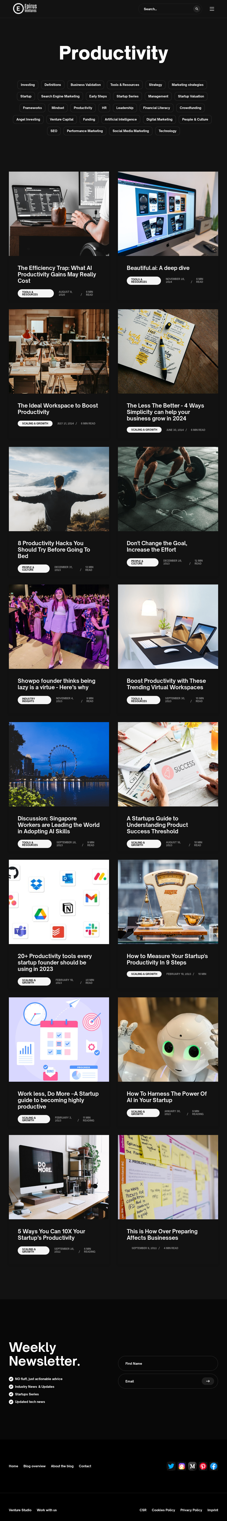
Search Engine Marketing (60, 96)
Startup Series (128, 96)
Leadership (124, 108)
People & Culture (195, 119)
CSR (143, 1510)
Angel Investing (28, 119)
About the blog (62, 1466)
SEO (54, 131)
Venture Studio (20, 1510)
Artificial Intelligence (121, 119)
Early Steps (98, 96)
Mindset (58, 108)
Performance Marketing (85, 131)
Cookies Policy (163, 1510)
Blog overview (34, 1466)
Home (13, 1466)
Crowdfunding (190, 108)
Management (158, 96)
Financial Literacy (156, 108)
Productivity (83, 108)
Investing (28, 85)
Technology (167, 131)
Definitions (53, 85)
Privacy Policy (191, 1510)
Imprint (212, 1510)
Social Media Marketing (131, 131)
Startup (25, 96)
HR (104, 108)
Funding (89, 119)
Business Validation (86, 85)
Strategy (155, 85)
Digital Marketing (159, 119)
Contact (85, 1466)
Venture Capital (61, 119)
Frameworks (32, 108)
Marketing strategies (188, 85)
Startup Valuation (191, 96)
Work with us (47, 1510)
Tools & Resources (124, 85)
